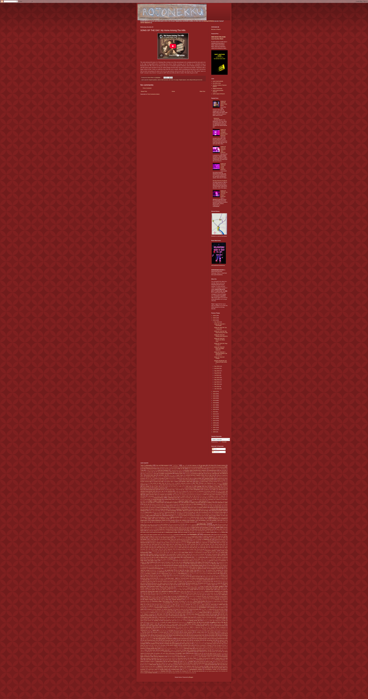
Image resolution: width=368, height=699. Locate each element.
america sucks (178, 473)
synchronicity (161, 628)
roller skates (175, 601)
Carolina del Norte (193, 491)
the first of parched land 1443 (178, 635)
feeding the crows (200, 515)
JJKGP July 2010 (183, 546)
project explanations (192, 588)
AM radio (156, 473)
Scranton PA (150, 607)
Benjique (222, 481)
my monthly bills (169, 570)
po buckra (203, 584)
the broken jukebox (187, 632)
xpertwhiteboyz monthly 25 (211, 669)
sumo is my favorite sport (168, 625)
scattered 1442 (163, 606)
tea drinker (171, 630)
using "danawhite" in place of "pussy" (207, 656)
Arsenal (179, 476)
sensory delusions (157, 609)
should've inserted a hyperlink (184, 612)
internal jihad (210, 541)
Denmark (176, 504)
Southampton (199, 619)
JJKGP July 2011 (194, 546)
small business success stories (206, 615)
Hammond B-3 (162, 530)
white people (153, 664)
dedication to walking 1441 (174, 502)
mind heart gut (167, 565)
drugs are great (164, 509)
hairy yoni (148, 530)
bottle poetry (189, 486)
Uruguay (173, 656)
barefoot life (220, 478)
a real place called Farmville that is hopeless (194, 470)
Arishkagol (172, 476)
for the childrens (182, 520)
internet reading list (221, 541)
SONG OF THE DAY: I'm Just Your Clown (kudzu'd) (224, 193)
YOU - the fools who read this (196, 671)
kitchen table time (163, 550)
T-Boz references (169, 628)
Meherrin (144, 563)
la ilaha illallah (184, 552)
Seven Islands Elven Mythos (158, 611)
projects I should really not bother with (210, 588)
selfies (142, 609)
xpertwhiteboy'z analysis (195, 669)
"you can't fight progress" (162, 465)
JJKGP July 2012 (204, 546)
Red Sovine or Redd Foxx (156, 596)
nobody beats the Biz (197, 575)
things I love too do (169, 646)
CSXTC (144, 501)
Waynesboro (159, 661)
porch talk (173, 586)
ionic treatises (166, 542)
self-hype (212, 607)
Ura (168, 656)
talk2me (224, 628)
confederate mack (172, 497)
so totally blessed (161, 617)
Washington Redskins (220, 659)
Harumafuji (199, 530)
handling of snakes (190, 530)
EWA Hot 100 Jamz (159, 514)
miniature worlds (178, 565)
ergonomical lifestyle (169, 512)
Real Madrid (161, 594)
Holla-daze (183, 534)
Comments (216, 452)
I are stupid (218, 536)
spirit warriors (148, 620)
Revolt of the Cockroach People (211, 598)
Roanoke (188, 599)
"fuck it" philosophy (146, 465)
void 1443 (148, 659)
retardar (199, 598)
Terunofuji (218, 630)
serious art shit (183, 609)
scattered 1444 (183, 606)
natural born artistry (201, 571)
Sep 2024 (217, 370)
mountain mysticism (218, 567)
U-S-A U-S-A (169, 655)
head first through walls (158, 532)
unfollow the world (189, 655)
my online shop (217, 83)
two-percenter (161, 655)
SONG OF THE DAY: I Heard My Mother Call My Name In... (220, 353)
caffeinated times (222, 489)
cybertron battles (183, 501)
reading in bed (221, 593)
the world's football (172, 645)
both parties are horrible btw (177, 486)
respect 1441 (145, 598)
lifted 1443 (159, 555)
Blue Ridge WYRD (196, 484)
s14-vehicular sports (166, 604)
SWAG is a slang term (195, 627)
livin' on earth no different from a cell (161, 557)
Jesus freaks (222, 542)
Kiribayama (147, 550)
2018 (214, 402)
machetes (213, 559)
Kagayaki (215, 549)
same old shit (181, 604)
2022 (214, 393)
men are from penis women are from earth (172, 563)
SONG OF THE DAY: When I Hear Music (224, 103)
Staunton (206, 620)
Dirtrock (178, 505)
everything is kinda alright (220, 512)
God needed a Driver (220, 525)
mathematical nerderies (189, 562)
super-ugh (209, 625)
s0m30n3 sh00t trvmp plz (147, 602)
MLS (206, 565)
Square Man (180, 620)
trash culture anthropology (169, 653)
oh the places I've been (194, 576)
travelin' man (181, 653)
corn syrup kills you (204, 497)
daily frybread (202, 501)
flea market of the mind (221, 517)
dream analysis (203, 507)
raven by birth (146, 593)
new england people (163, 573)
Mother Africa (182, 567)
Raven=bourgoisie (175, 593)
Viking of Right (192, 658)
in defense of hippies (163, 541)
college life (222, 496)
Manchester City (177, 560)
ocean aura (182, 576)
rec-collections (223, 594)
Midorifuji (142, 565)
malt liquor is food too (166, 560)
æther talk (150, 471)
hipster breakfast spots (155, 534)
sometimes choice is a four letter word (205, 617)
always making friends (147, 473)
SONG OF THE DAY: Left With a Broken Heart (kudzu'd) (224, 132)
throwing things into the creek (210, 648)
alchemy (187, 472)
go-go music (204, 525)
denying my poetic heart (185, 504)
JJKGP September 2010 (169, 549)
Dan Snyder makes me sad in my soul (217, 501)
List (206, 555)
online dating (211, 578)
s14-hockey (213, 602)
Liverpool (147, 557)
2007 (214, 427)
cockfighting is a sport (213, 496)
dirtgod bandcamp (217, 88)
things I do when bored (156, 646)
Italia (182, 542)
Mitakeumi (187, 565)
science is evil (210, 606)
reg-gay (174, 596)
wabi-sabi (164, 659)
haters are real (207, 530)
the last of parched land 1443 (220, 638)
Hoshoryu (157, 536)
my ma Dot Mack (159, 570)
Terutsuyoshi (225, 630)
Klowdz (172, 550)
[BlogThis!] (166, 78)
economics (213, 509)
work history (198, 668)
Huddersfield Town (180, 536)
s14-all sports (158, 602)
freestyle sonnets (189, 522)
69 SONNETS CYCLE (214, 468)
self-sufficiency (221, 607)
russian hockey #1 (217, 601)
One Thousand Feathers (183, 578)
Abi (220, 470)
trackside (220, 651)
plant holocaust (211, 583)
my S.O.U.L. (202, 570)
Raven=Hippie (193, 593)
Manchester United (187, 560)
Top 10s (152, 651)
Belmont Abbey (204, 481)
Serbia (176, 609)
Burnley (162, 489)
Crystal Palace (224, 499)
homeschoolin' (207, 534)
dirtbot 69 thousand (158, 505)
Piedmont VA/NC (173, 583)
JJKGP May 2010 (182, 547)
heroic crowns (210, 532)
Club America (203, 496)
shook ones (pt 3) (161, 612)
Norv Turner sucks (207, 575)
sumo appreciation (154, 625)
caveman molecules (210, 491)
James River (213, 542)
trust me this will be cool (209, 653)
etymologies (179, 512)
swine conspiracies (221, 627)
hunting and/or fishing (196, 536)
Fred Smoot (165, 522)
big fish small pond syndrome (184, 483)
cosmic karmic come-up (217, 497)
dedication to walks (223, 502)
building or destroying (159, 488)
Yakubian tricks (165, 671)
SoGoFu (179, 617)
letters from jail (212, 554)
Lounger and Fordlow (161, 559)
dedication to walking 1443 (208, 502)
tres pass (199, 653)
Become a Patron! (216, 29)
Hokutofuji (176, 534)
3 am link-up (167, 468)
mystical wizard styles (151, 571)
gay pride (215, 524)
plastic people (181, 584)
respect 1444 (174, 598)
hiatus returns (143, 534)
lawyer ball (206, 552)
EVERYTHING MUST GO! (146, 514)
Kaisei (220, 549)
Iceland (194, 539)
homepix (193, 534)
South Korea (191, 619)
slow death (214, 614)
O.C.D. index (164, 576)
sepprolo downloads (168, 609)
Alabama (180, 471)
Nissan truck (166, 575)
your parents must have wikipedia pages (166, 672)
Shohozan (152, 612)
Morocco (161, 567)
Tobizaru (172, 650)
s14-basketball (166, 603)
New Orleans (173, 573)
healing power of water (172, 532)
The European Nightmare (214, 633)
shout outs (195, 612)
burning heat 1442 (216, 488)
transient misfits (149, 653)
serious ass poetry (194, 609)
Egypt (164, 510)
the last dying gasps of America (162, 638)
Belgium (197, 481)
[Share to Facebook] (170, 78)
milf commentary (149, 565)
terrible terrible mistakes (209, 630)
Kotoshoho (185, 550)
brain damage (198, 486)
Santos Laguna (196, 604)
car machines (169, 491)
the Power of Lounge (173, 79)
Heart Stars (192, 532)
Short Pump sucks (171, 612)
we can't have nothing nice (173, 661)
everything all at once (206, 512)
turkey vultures (143, 655)
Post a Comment (147, 88)
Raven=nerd (202, 593)
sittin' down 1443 (184, 614)
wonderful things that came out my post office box (167, 667)
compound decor (158, 497)
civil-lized (142, 496)
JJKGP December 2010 (192, 544)
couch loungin (147, 499)
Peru (217, 581)
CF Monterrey (163, 492)
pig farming (182, 583)
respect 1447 (183, 598)
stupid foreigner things (176, 624)
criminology (210, 499)
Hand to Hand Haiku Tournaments (175, 530)
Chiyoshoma (191, 494)
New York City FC (191, 573)
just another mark (192, 549)
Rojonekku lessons (144, 601)
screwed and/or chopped (161, 607)
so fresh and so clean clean (147, 617)
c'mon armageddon (195, 489)
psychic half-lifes (151, 589)
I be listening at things (153, 537)
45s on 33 (181, 468)
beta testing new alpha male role (158, 483)
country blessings (157, 499)
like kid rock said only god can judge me (180, 555)
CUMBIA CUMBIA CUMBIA (155, 501)
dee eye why (147, 504)
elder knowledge (171, 510)
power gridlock (219, 586)
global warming (194, 525)
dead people (160, 502)
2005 (214, 432)
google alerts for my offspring (166, 527)
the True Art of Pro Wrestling (158, 645)
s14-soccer (157, 604)
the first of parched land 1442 (160, 635)
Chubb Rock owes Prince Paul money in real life (214, 494)
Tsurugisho (218, 653)
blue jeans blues (174, 484)
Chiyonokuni (184, 494)
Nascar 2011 (171, 571)
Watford (142, 661)
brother (224, 486)
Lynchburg (185, 559)
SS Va (185, 620)
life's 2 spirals (221, 554)
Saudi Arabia (213, 604)
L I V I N (154, 552)
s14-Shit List (149, 604)
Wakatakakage (191, 659)
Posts (215, 449)
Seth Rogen (204, 609)
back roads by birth (187, 478)
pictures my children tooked (160, 583)
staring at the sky (194, 620)
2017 (214, 405)
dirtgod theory (169, 506)
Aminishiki (187, 473)
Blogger (191, 677)
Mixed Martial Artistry (196, 565)
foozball (173, 520)
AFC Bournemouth (160, 471)
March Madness (151, 562)
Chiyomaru (177, 494)
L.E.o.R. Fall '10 (163, 552)
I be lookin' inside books (166, 538)
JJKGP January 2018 (171, 546)
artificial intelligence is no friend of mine (191, 476)
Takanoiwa (191, 628)
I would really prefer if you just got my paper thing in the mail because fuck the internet (170, 539)
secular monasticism (191, 607)
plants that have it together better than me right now (161, 584)
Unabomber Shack (178, 655)
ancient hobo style (151, 475)
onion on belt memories (163, 79)
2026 (214, 315)
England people (148, 512)
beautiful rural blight (220, 480)
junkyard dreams (182, 549)
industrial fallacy (185, 541)
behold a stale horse (187, 481)
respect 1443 (164, 598)
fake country (149, 515)
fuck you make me (150, 524)
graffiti (217, 527)
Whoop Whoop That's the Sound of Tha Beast (185, 664)
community (149, 497)
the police (214, 642)
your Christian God (150, 672)
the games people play (163, 637)
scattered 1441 (152, 606)
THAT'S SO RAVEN (174, 632)
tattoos (154, 630)
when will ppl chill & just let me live (194, 79)
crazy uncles (202, 499)
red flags (146, 596)
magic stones (143, 560)
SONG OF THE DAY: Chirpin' (219, 357)
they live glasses (218, 645)
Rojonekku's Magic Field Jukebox (161, 601)
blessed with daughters (153, 484)
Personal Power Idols (208, 581)
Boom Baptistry (224, 485)
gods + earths (143, 527)
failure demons (219, 514)
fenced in (144, 517)
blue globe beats (164, 484)
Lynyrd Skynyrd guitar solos (196, 559)
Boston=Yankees (165, 486)
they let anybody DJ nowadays (204, 645)
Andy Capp (171, 475)
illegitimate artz (207, 539)
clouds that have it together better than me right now (185, 496)
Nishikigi (159, 575)
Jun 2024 (217, 377)
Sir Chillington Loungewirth (148, 614)
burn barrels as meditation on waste (175, 488)
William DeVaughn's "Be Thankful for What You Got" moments (189, 666)
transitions (157, 653)
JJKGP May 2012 (204, 547)
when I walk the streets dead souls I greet (200, 663)
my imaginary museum (215, 568)
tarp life (149, 630)
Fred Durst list (157, 522)
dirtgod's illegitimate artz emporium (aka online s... (220, 362)
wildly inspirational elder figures (149, 666)
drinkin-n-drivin (154, 509)
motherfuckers (207, 567)
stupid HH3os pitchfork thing (191, 624)
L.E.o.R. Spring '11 (174, 552)
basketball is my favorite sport (157, 480)
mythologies (162, 572)
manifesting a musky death (200, 560)
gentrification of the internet (147, 526)
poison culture (211, 584)
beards (197, 480)
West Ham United (160, 663)
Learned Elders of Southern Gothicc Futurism (179, 554)
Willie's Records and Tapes (212, 666)
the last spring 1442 (184, 640)
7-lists (141, 470)
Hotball (172, 536)
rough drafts (189, 601)
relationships (181, 596)
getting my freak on (173, 525)
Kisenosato (154, 550)
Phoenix (149, 583)
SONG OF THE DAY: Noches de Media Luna (219, 340)
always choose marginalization (220, 471)
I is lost (204, 538)
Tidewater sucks (222, 648)
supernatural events (219, 625)
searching (173, 607)
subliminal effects (217, 624)
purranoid (201, 589)
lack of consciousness (196, 552)
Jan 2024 (217, 388)
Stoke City (157, 622)
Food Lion (191, 518)
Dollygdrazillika (217, 505)
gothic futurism (196, 527)
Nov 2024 (217, 366)
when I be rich (183, 663)
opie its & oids (224, 578)
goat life (211, 526)
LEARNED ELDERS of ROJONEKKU (157, 554)
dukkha (172, 509)
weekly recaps (209, 661)
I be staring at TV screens (192, 538)
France (224, 520)
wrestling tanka (175, 669)
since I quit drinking (214, 612)
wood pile (184, 667)
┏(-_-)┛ (185, 465)
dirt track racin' (147, 505)
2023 (214, 391)
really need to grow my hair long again (195, 594)
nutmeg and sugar (154, 576)
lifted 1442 (151, 555)
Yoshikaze (184, 671)
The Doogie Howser (178, 633)
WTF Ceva (185, 669)
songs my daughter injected (174, 619)
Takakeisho (184, 628)
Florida (156, 518)
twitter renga (152, 655)
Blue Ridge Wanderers (185, 484)
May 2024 (217, 379)
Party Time (194, 579)
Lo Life (196, 557)
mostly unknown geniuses (171, 567)
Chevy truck (212, 492)
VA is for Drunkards (223, 656)
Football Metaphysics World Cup (159, 520)
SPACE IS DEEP (220, 619)
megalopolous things (223, 562)
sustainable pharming (183, 627)
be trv (176, 480)
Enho (155, 512)
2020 (214, 398)
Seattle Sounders (181, 607)
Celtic (219, 491)
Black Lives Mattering (206, 483)
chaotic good (181, 492)
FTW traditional (220, 522)
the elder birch (188, 633)
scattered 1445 (192, 606)
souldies (184, 619)
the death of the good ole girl (155, 633)
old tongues (161, 578)
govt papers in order (207, 527)
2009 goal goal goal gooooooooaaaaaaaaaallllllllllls (191, 467)
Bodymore (215, 484)
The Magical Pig (156, 642)
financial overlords (195, 517)
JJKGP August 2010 (167, 544)
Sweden (213, 627)
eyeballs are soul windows (185, 514)
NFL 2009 (220, 573)
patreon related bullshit (204, 580)
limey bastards (194, 555)
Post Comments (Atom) (153, 94)
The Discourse (167, 633)
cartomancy (201, 491)
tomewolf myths (217, 650)
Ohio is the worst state (208, 576)
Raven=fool (184, 593)
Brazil (206, 486)
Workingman (208, 668)
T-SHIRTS (177, 628)
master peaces (161, 562)
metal (185, 563)
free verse (180, 522)
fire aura (204, 517)
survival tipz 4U (159, 627)
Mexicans (214, 563)
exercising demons (171, 514)
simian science (203, 612)
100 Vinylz (211, 465)
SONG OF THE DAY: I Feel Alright (219, 324)
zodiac (193, 672)
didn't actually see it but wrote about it (214, 504)
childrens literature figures (152, 494)
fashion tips (168, 515)
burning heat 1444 (153, 489)
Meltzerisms (157, 563)
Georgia (159, 525)
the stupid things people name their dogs (214, 643)
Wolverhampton (224, 666)
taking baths (218, 628)
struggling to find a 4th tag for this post (197, 622)
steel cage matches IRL (215, 620)
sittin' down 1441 (161, 614)
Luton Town (178, 559)
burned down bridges (190, 488)
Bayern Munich (170, 480)
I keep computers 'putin (214, 537)
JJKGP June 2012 (149, 547)
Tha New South (146, 632)
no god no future (185, 575)
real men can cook (170, 594)
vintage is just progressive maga (206, 658)
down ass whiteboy (162, 507)
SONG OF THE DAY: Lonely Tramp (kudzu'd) (223, 166)
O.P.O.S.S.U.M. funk (173, 576)
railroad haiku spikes (153, 591)
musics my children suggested (170, 568)
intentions (203, 541)
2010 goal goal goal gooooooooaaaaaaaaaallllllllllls (216, 467)
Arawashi (160, 476)
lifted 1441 (143, 555)
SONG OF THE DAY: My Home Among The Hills (221, 332)
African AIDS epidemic (171, 471)
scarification (143, 606)
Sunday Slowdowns (182, 625)
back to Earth (197, 478)
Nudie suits (145, 576)
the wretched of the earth (187, 645)
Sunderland (191, 625)
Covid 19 (177, 499)
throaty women (198, 648)
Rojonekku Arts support (220, 599)
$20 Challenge (193, 465)
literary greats (212, 555)
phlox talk (142, 583)
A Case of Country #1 (151, 470)
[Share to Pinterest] (172, 78)
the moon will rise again (168, 642)
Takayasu (204, 628)
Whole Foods (162, 664)
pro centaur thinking (180, 588)
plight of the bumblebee (193, 584)
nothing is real (224, 575)
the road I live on (186, 643)
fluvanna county (165, 518)
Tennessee (199, 630)
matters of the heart (203, 562)
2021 (214, 396)
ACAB (224, 470)
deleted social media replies (158, 504)
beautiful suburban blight (146, 481)
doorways (153, 507)
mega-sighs (213, 562)
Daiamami (195, 501)
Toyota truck (190, 651)
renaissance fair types (201, 596)
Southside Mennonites (209, 619)
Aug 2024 (217, 373)
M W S (207, 559)
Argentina (166, 476)
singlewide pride (224, 612)
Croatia (217, 499)
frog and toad (201, 522)
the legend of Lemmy (223, 640)
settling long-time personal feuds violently (218, 609)
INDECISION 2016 (174, 541)
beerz (176, 481)
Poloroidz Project (154, 586)
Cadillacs (214, 489)
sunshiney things (200, 625)
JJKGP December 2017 (206, 544)
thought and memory (177, 648)
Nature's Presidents (212, 571)
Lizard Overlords (187, 557)
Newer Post (144, 91)
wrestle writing (164, 669)
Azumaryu (173, 478)
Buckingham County (145, 488)
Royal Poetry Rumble (199, 601)
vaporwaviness (162, 658)
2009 (214, 423)
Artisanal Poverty (222, 476)
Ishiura (177, 542)
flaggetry (211, 517)
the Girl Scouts (175, 636)
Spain (141, 620)
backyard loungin (209, 478)
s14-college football (195, 603)
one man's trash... (170, 578)
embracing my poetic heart (218, 510)
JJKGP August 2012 (179, 544)
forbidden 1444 (216, 520)
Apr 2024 (216, 382)
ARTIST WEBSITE (145, 22)
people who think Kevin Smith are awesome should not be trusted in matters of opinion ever (163, 581)
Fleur (141, 518)
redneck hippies (167, 596)
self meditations (202, 607)
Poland (219, 584)
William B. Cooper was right (165, 666)
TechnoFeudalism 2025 (181, 630)
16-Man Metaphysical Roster (162, 467)
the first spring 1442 (212, 635)
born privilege (146, 486)
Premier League (144, 588)
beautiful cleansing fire (207, 480)
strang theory (182, 622)
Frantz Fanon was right (145, 522)
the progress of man (154, 643)
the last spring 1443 (197, 640)
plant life (220, 583)
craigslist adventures (185, 499)
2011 (214, 418)
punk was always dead (162, 589)
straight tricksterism (172, 622)
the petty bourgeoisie (205, 642)
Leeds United (195, 554)
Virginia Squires (182, 79)
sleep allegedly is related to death (200, 614)
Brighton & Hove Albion (215, 486)
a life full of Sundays (163, 470)
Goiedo (156, 527)
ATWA (155, 478)
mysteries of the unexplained (214, 570)
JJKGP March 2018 (172, 547)
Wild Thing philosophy (223, 664)
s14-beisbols (176, 602)
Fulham (157, 524)
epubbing (161, 512)
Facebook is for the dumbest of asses (205, 514)
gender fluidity (223, 524)
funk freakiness (164, 524)
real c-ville (142, 594)
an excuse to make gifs (197, 473)
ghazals (182, 525)
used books (180, 656)
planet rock (203, 583)
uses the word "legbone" (191, 656)
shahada (179, 611)
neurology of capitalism (150, 573)
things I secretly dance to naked (183, 646)
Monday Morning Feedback (220, 180)
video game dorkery (182, 658)
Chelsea (206, 492)
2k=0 (161, 468)
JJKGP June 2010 (215, 546)
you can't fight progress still (211, 671)
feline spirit (225, 515)
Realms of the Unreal (212, 594)
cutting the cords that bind (170, 501)
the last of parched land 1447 (168, 640)
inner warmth (196, 541)
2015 (214, 409)
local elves (202, 557)
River (167, 599)
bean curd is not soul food (186, 480)
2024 (214, 320)
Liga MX (167, 555)
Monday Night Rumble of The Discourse (218, 565)
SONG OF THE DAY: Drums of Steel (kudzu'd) (223, 149)
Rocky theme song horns (207, 599)
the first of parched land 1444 (197, 635)
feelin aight (208, 515)
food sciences (200, 518)
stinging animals (149, 622)
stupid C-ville (153, 624)
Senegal (149, 609)
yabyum (157, 671)
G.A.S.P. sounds (191, 524)
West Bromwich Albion (149, 663)
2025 (214, 318)
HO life (170, 534)
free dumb (172, 522)
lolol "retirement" (218, 557)
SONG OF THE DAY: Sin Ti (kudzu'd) (220, 328)
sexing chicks (170, 611)
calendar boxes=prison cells (147, 491)
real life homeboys (151, 594)
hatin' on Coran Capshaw (219, 530)
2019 (214, 400)
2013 (214, 414)
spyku (173, 620)
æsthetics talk (143, 471)
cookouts (195, 497)
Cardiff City (177, 491)
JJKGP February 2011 (220, 544)
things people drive (152, 648)
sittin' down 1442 (172, 614)
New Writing (181, 573)
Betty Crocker (171, 483)
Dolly (211, 505)
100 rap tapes (202, 465)
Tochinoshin (178, 650)
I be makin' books (180, 537)
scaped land (222, 604)
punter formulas (174, 589)
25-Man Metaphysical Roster (149, 468)
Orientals (145, 580)
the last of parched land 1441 (184, 638)
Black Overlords (217, 483)
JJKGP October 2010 (156, 549)
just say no (208, 549)
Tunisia (224, 653)
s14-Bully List (184, 602)
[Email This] (164, 78)
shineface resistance (219, 611)
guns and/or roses (221, 529)
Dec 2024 (217, 322)
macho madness (222, 559)
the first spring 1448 (150, 636)
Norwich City (216, 575)
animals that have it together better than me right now (200, 475)
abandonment (212, 470)
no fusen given (175, 575)
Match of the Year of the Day (174, 562)
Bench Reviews (214, 481)
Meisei (151, 563)
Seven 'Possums (146, 611)
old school (153, 578)
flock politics (148, 518)
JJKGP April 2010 (144, 544)
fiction (167, 517)
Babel (178, 478)
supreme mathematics (146, 627)
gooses (188, 527)
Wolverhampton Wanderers (148, 667)
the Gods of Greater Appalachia (187, 636)
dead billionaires (151, 502)
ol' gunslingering (224, 576)
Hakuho (155, 530)
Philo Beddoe (223, 581)
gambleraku (201, 524)
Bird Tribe (195, 483)
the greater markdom (202, 636)
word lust (190, 667)
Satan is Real (205, 604)
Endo (141, 512)
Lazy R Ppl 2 (215, 552)
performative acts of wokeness (194, 581)
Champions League (171, 492)
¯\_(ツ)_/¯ (175, 465)
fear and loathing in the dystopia (186, 515)
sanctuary (188, 604)
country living (167, 499)
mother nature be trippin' (195, 567)
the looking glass (146, 642)
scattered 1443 (173, 606)
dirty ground (185, 505)
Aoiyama (219, 475)
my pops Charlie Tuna (191, 570)
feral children (153, 517)
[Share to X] (168, 78)
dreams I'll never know (215, 507)
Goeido (151, 527)
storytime (163, 622)
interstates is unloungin (155, 542)
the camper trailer (199, 632)
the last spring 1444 (210, 640)
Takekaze (211, 628)
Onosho (217, 578)
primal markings (155, 588)
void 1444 (156, 659)
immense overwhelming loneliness (148, 541)
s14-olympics (221, 602)
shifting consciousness (207, 611)
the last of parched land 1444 (150, 640)
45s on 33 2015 (192, 468)
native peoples (190, 572)
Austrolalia (161, 478)
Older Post (202, 91)
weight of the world (219, 661)
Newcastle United (211, 573)
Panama (188, 579)
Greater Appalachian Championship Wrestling (165, 529)
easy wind (206, 509)
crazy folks (194, 499)
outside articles (163, 579)
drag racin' (185, 507)
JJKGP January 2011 (159, 546)
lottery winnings (150, 559)
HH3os (223, 532)
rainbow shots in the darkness (184, 591)
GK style (188, 525)
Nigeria (146, 575)
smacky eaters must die (191, 615)
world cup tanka (218, 668)
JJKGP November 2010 (216, 547)
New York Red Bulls (201, 573)
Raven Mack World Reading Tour (161, 593)
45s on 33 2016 (202, 468)
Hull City (187, 536)
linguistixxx (201, 555)
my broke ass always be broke (198, 568)
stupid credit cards (164, 624)
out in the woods (154, 579)
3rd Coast (174, 468)
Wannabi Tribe (210, 659)
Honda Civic (216, 534)
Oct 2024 (216, 368)
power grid (208, 586)
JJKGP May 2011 (193, 547)
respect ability (193, 598)
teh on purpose (191, 630)
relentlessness (191, 596)
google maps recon (179, 527)
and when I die (163, 475)
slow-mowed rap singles (176, 615)
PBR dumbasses (217, 579)
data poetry (143, 502)
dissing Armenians (195, 505)
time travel (152, 650)
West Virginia (169, 663)
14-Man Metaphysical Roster (147, 467)
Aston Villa (149, 478)
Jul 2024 (216, 375)
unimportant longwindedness (213, 655)
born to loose (155, 486)
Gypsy (142, 530)
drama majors (193, 507)
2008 (214, 425)
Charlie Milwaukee (190, 492)
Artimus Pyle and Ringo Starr (209, 476)
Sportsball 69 (166, 620)
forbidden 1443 (205, 520)
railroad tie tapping (167, 591)
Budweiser (216, 118)
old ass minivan (145, 578)
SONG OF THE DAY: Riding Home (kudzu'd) (221, 335)
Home (173, 91)
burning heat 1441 (204, 488)
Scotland (219, 606)
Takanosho (197, 628)
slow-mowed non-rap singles (161, 615)
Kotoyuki (191, 550)
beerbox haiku (169, 481)
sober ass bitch (171, 617)
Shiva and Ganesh (144, 612)
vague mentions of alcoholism (150, 658)
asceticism (142, 478)
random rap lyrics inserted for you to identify (216, 591)
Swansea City (206, 627)
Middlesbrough (223, 563)
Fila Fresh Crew (185, 517)
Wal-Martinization (200, 659)
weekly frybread (200, 661)
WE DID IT (184, 661)
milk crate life (158, 565)
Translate (224, 442)
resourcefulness (224, 596)
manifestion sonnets (213, 560)
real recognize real (180, 594)
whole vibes (170, 664)
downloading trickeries (175, 507)
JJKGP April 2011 (155, 544)
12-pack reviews (221, 465)
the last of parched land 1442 (202, 638)
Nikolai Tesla (153, 575)
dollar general (204, 505)
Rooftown (182, 601)
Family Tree (159, 515)
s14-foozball (206, 602)
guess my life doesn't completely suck (204, 529)
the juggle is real (148, 638)
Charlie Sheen (199, 492)
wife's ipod (200, 664)
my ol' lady (179, 570)
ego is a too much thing (154, 510)
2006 (214, 429)
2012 (214, 416)
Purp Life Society (184, 589)
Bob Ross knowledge (207, 484)
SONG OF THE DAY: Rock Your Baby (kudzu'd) (219, 348)
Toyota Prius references (179, 651)
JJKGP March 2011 (160, 547)
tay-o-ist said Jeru (163, 630)
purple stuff (193, 589)
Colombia (142, 497)
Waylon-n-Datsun (150, 661)
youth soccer (180, 672)
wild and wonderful (210, 664)
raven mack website (218, 81)
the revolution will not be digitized (171, 643)
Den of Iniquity (169, 504)
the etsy (204, 633)
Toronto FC (158, 651)
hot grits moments (165, 536)
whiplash (146, 664)
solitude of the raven (188, 617)
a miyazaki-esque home (176, 470)
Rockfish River (195, 599)
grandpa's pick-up (149, 529)
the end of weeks (197, 633)
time (146, 650)
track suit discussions (210, 651)
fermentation (161, 517)
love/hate (170, 559)
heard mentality (183, 532)
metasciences (193, 563)
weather (191, 661)
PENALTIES (225, 579)
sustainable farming (170, 627)
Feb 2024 (217, 386)
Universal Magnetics (158, 656)
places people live (192, 583)
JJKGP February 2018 (145, 546)
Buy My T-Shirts (184, 489)
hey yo (218, 532)
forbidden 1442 (194, 520)
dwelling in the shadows (182, 509)
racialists (142, 591)
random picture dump (198, 591)
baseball (147, 480)
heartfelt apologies (201, 532)
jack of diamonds (203, 542)
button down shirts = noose (172, 489)
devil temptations (198, 504)
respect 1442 (155, 598)
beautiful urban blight (159, 481)
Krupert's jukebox (153, 79)
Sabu (174, 604)
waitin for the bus (182, 659)
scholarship (201, 606)
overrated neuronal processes (176, 579)
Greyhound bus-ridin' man (185, 529)
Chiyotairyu (198, 494)
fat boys (175, 515)
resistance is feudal (213, 596)
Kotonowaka (178, 550)
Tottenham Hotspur (167, 651)
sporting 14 (157, 620)
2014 (214, 411)
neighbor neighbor (223, 571)
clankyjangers (151, 496)
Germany (165, 525)
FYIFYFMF (182, 524)
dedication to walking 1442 (191, 502)
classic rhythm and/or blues (163, 496)
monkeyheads (145, 567)
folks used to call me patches (180, 518)
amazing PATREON (208, 21)
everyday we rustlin (193, 512)
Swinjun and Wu (144, 628)
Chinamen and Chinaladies (166, 494)
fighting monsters (174, 517)
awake (167, 478)
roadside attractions (177, 599)
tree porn (191, 653)
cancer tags (161, 491)
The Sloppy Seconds (198, 643)
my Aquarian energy (183, 568)
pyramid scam (209, 589)
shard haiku (186, 611)
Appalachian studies (150, 476)
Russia (209, 601)
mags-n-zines (153, 560)
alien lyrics (194, 471)
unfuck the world (199, 655)
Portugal (201, 586)
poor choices (165, 586)
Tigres (141, 650)
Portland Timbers (194, 586)
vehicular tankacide (171, 658)
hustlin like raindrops (208, 536)
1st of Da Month (174, 467)
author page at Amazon (219, 93)
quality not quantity (221, 589)
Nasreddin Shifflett (180, 571)
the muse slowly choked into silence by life (188, 642)
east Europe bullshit (196, 509)
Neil (143, 573)
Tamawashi (143, 630)
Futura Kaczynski (174, 524)
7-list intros (222, 468)
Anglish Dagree (179, 475)
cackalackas (206, 489)
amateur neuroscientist (166, 473)
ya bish (152, 671)
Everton (185, 512)
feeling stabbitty (216, 515)
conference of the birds (185, 497)
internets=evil (143, 542)
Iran (173, 542)
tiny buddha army (162, 650)
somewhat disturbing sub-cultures (158, 619)
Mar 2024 (217, 384)
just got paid (201, 549)
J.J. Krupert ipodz (190, 542)
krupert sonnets (199, 550)
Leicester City (203, 554)
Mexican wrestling (204, 563)
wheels (175, 663)
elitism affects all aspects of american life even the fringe (193, 510)
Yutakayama (187, 672)
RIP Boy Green (160, 599)
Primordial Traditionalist (167, 588)
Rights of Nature (149, 599)
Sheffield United (196, 611)
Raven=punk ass (211, 593)
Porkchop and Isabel (183, 586)
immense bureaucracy (220, 539)
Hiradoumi (165, 534)
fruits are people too (210, 522)
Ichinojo (199, 539)
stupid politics (206, 624)
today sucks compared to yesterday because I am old (197, 650)
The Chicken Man (212, 632)
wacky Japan (172, 659)
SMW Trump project (221, 615)
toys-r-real (199, 651)
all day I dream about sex (205, 471)
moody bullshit (154, 567)
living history (177, 557)
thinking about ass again (166, 648)
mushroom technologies (154, 568)
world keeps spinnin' (153, 669)
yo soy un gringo (175, 671)
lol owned (210, 557)
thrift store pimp (188, 648)
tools (148, 651)
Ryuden (226, 601)
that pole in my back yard (159, 632)
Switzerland (153, 628)
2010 (214, 420)
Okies (216, 576)
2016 (214, 407)
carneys (184, 491)
